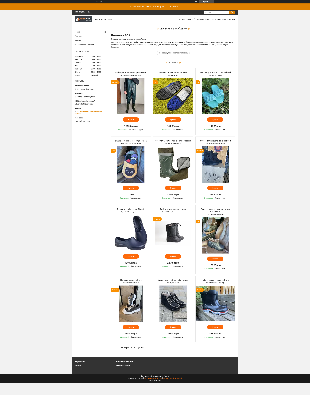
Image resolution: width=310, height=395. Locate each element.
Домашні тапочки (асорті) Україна (131, 141)
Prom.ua (166, 376)
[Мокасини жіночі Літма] (131, 304)
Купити (131, 120)
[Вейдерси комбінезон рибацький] (131, 96)
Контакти (209, 19)
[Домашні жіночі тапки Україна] (173, 96)
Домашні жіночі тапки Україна (173, 72)
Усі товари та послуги (129, 347)
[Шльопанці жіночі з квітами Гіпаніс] (215, 96)
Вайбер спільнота (123, 365)
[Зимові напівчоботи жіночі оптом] (215, 164)
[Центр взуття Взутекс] (83, 19)
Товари (190, 19)
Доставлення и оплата (225, 19)
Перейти (174, 6)
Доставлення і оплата (84, 44)
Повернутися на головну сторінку (174, 53)
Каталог (78, 365)
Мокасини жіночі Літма (131, 280)
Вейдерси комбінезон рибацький (130, 72)
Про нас (200, 19)
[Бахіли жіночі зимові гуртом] (173, 233)
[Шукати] (232, 12)
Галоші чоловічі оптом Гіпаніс (131, 209)
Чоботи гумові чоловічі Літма (215, 280)
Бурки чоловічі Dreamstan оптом (173, 280)
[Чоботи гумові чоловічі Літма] (215, 304)
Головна (181, 19)
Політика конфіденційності (172, 378)
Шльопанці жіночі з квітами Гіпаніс (215, 72)
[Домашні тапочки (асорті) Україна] (131, 164)
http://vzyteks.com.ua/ (86, 101)
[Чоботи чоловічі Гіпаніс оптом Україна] (173, 164)
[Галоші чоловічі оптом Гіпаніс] (131, 233)
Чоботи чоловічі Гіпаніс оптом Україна (173, 141)
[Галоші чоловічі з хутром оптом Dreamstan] (215, 235)
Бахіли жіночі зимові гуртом (173, 209)
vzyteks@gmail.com (85, 104)
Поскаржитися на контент (153, 378)
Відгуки (78, 40)
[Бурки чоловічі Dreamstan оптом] (173, 304)
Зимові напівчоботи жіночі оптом (215, 141)
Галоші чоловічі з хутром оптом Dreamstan (215, 210)
